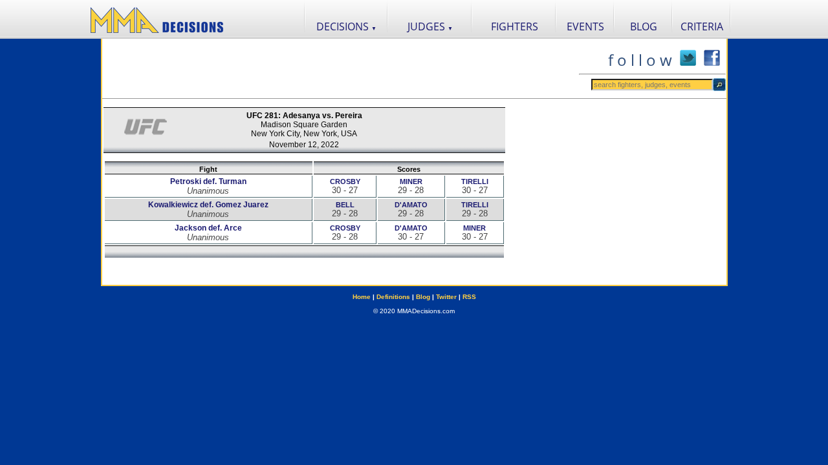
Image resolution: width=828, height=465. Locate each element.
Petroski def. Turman (208, 181)
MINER (411, 181)
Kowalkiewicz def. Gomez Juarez (208, 204)
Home (362, 296)
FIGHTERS (514, 26)
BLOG (643, 26)
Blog (423, 296)
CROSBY (345, 181)
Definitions (393, 296)
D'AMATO (411, 205)
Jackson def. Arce (208, 227)
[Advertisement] (340, 68)
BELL (345, 205)
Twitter (446, 296)
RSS (469, 296)
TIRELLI (474, 181)
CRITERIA (702, 26)
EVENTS (585, 26)
